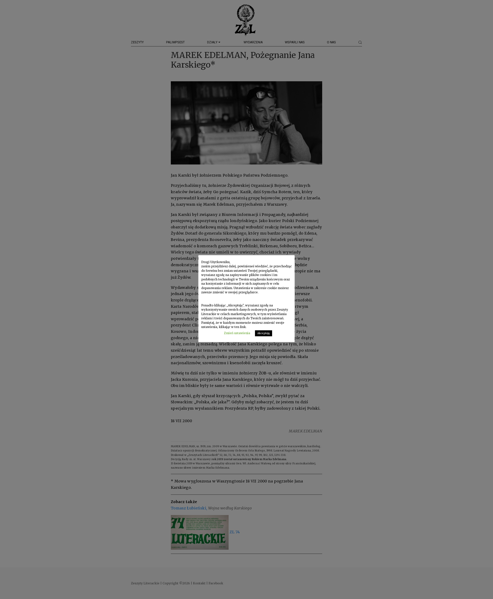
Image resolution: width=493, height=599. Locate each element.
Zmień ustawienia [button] (237, 333)
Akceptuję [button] (263, 333)
